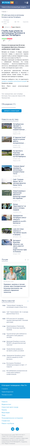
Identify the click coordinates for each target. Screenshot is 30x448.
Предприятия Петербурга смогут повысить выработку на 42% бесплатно (15, 357)
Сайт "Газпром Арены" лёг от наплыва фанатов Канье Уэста (17, 312)
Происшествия (6, 98)
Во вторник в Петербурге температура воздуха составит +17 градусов (16, 364)
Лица (3, 415)
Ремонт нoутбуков (8, 423)
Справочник (6, 421)
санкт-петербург (18, 94)
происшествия (9, 94)
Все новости (27, 301)
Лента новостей (12, 96)
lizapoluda (25, 22)
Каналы (4, 410)
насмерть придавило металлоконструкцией (14, 81)
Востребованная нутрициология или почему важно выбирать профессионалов (16, 372)
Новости (5, 7)
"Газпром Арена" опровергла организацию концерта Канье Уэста (16, 306)
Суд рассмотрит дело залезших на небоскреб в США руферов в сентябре (16, 335)
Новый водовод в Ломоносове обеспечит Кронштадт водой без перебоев (15, 327)
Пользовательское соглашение (12, 418)
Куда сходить (21, 7)
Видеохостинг (6, 404)
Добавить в (12, 27)
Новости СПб (21, 96)
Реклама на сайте (7, 394)
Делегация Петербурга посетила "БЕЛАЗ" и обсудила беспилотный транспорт (16, 343)
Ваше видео (6, 412)
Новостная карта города (10, 407)
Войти (27, 3)
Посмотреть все (9, 106)
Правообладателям (7, 391)
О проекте (5, 388)
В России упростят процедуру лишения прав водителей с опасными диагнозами (17, 320)
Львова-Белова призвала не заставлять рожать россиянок (15, 349)
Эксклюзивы (12, 7)
